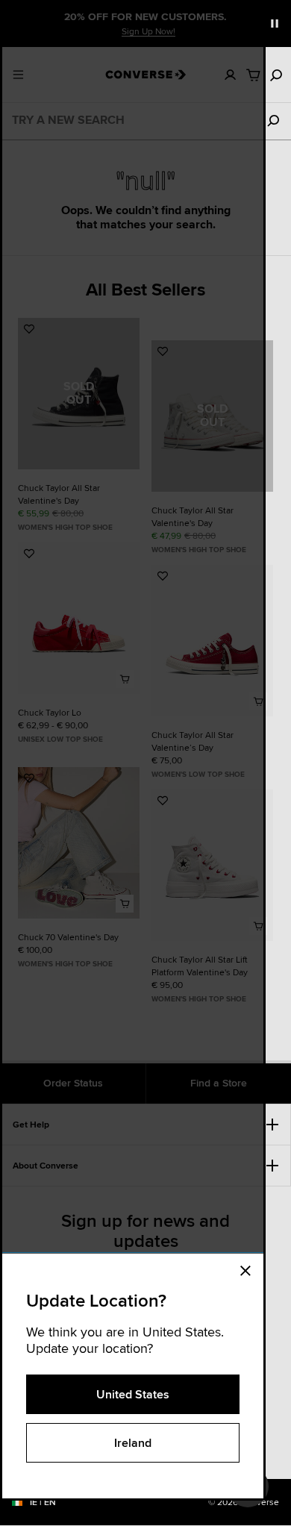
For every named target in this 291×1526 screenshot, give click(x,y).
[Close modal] (250, 1268)
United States (132, 1394)
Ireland (132, 1442)
